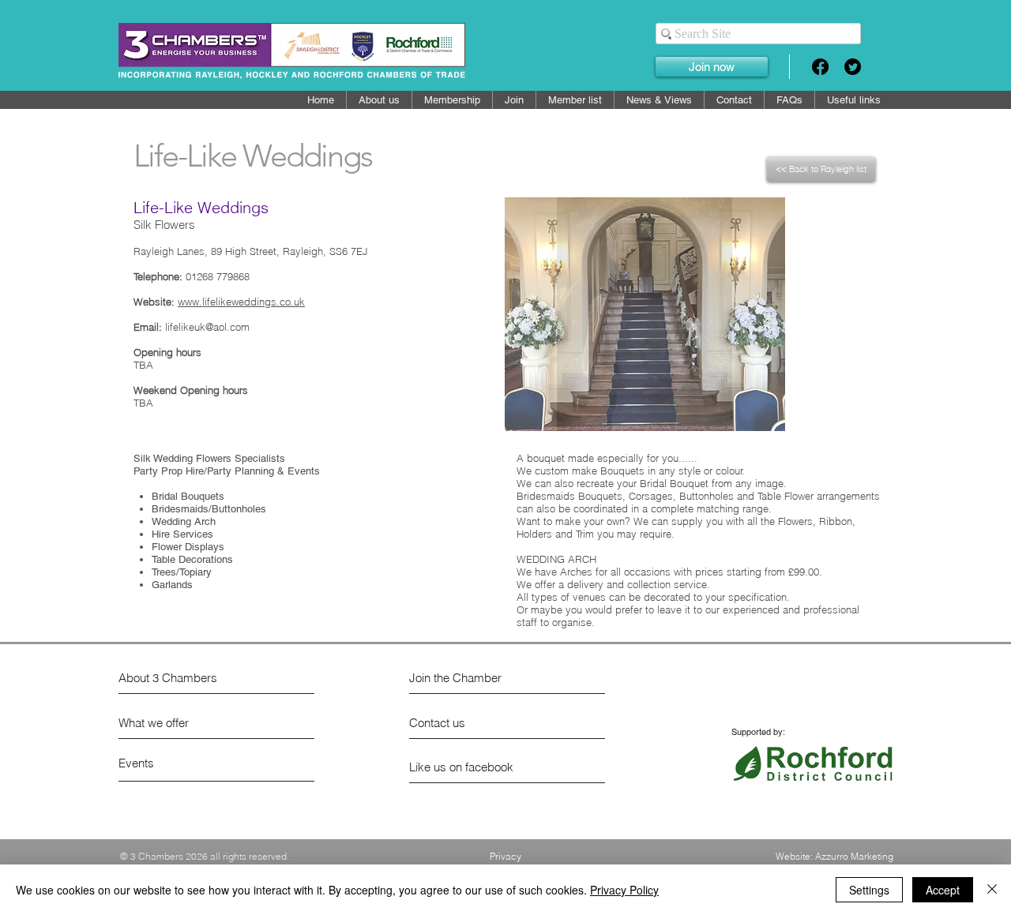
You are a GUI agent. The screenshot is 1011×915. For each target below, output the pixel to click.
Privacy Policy (624, 890)
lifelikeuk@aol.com (207, 327)
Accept (943, 890)
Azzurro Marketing (854, 856)
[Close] (992, 889)
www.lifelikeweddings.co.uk (241, 301)
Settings (869, 890)
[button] (575, 100)
